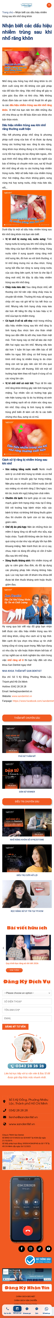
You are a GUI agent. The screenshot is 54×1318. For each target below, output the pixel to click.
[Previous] (3, 954)
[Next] (50, 954)
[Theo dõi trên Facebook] (21, 1249)
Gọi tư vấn (7, 1313)
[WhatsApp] (46, 1309)
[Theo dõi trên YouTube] (48, 1249)
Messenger (27, 1313)
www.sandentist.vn (22, 696)
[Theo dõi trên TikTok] (39, 1249)
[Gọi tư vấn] (7, 1309)
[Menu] (49, 5)
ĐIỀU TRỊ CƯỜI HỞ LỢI (27, 875)
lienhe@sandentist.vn (23, 1117)
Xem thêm (26, 970)
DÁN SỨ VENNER (27, 792)
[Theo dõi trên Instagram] (30, 1249)
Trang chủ (7, 12)
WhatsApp (46, 1313)
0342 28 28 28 (18, 1110)
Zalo (36, 1313)
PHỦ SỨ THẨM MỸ (27, 756)
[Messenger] (27, 1309)
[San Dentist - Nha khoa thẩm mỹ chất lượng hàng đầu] (27, 5)
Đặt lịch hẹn (17, 1313)
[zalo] (37, 1309)
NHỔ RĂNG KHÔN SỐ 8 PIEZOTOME (27, 839)
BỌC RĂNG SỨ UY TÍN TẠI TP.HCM (27, 911)
